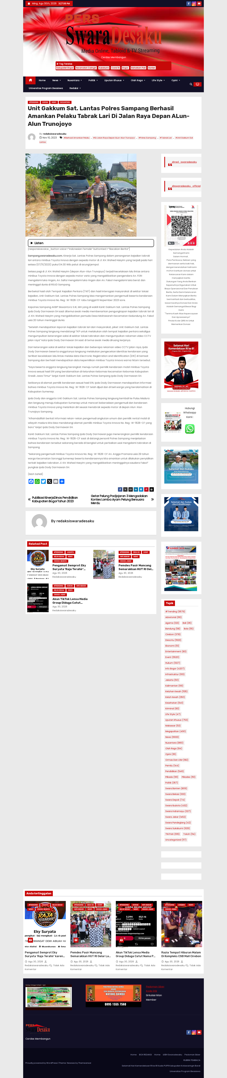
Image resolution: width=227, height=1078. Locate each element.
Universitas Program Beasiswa (46, 88)
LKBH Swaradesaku (172, 1054)
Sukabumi (104, 67)
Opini (175, 80)
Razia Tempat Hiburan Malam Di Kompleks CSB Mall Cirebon (181, 954)
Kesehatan (174, 702)
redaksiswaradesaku (54, 134)
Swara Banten (176, 788)
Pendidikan (174, 771)
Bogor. (125, 67)
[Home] (30, 80)
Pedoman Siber (155, 986)
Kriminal (172, 708)
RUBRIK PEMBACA (191, 1060)
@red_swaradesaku (184, 162)
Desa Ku (136, 552)
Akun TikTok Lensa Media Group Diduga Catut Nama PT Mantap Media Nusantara (135, 956)
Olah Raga (137, 80)
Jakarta (70, 552)
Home (42, 80)
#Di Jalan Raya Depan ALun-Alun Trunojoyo (114, 137)
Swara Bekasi (175, 794)
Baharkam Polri (138, 67)
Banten (151, 67)
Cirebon (173, 634)
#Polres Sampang (147, 137)
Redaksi (74, 88)
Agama (172, 623)
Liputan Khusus (113, 80)
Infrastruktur (175, 674)
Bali (187, 623)
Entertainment (176, 651)
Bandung (172, 628)
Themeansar (84, 1063)
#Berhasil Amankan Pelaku (76, 137)
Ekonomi (172, 645)
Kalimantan (174, 685)
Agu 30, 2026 (60, 573)
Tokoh (189, 834)
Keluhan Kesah (176, 691)
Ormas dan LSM (176, 759)
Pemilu (172, 765)
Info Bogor (125, 556)
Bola (189, 628)
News (56, 80)
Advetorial (173, 617)
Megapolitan (175, 731)
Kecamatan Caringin (86, 67)
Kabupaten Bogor (65, 67)
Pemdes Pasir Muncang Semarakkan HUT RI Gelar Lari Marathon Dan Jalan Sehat (90, 956)
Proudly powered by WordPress (41, 1063)
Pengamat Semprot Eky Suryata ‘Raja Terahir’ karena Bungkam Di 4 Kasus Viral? (45, 956)
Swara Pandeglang (178, 822)
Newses (71, 1063)
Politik (92, 80)
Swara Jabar (125, 561)
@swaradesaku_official (186, 186)
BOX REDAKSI (145, 1054)
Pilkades (188, 777)
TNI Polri (172, 834)
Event (145, 552)
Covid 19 (115, 67)
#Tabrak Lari (166, 137)
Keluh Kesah (59, 556)
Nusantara (74, 80)
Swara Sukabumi (177, 828)
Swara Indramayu (178, 811)
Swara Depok (175, 799)
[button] (191, 84)
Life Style (157, 80)
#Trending (33, 102)
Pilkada (171, 777)
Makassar (173, 725)
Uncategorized (176, 839)
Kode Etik (151, 991)
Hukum (45, 102)
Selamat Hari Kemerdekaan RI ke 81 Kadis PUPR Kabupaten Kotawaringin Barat (161, 1065)
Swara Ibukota (60, 561)
